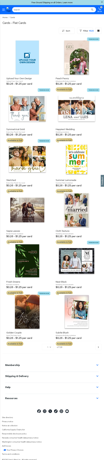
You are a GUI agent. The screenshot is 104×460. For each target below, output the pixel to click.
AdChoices (6, 446)
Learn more (68, 2)
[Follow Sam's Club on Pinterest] (61, 411)
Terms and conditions (11, 454)
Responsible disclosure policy (14, 433)
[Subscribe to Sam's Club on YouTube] (67, 411)
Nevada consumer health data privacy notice (20, 437)
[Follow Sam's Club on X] (50, 411)
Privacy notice (7, 421)
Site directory (7, 417)
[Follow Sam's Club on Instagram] (44, 411)
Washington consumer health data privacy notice (22, 442)
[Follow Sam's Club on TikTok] (56, 411)
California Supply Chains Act (13, 429)
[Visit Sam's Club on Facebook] (39, 411)
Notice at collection (10, 425)
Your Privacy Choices (15, 450)
